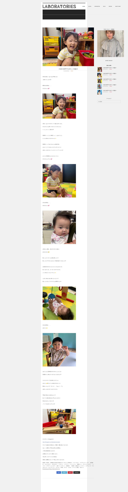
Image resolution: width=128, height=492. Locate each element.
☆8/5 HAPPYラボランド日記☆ (109, 84)
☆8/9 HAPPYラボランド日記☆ (109, 67)
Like (59, 472)
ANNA (110, 69)
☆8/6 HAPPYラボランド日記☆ (109, 79)
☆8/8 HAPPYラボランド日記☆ (109, 73)
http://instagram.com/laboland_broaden (51, 442)
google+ (77, 472)
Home (83, 6)
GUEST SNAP (118, 6)
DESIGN (110, 6)
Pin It (70, 472)
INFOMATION (97, 6)
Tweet (64, 472)
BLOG (104, 6)
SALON (89, 6)
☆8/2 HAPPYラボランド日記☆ (109, 90)
